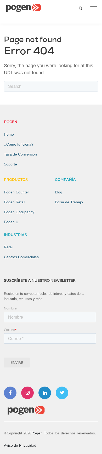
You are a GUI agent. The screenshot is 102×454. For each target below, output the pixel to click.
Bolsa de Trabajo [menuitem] (69, 202)
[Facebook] (10, 393)
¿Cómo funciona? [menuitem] (18, 144)
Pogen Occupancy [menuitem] (19, 212)
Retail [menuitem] (8, 247)
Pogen (37, 433)
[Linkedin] (44, 393)
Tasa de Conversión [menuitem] (20, 154)
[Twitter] (62, 393)
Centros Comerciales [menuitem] (21, 257)
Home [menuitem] (9, 134)
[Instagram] (27, 393)
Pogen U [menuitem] (11, 222)
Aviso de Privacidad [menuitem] (20, 445)
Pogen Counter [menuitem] (16, 192)
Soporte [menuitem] (10, 164)
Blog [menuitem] (58, 192)
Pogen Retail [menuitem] (14, 202)
